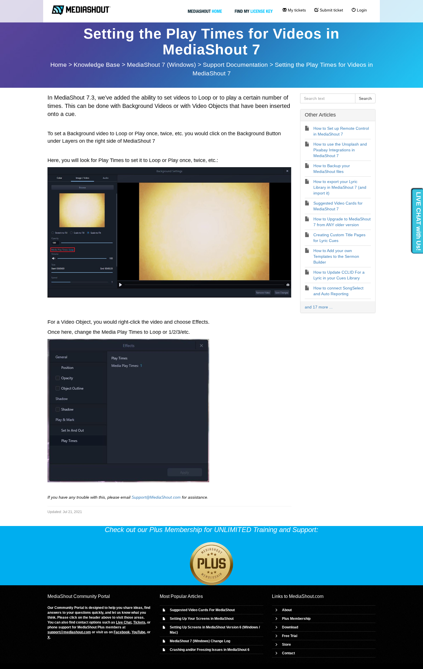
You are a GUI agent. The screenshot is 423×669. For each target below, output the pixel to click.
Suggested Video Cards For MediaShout (202, 610)
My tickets (296, 10)
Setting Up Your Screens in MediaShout (202, 619)
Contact (288, 653)
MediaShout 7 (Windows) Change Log (200, 641)
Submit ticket (331, 10)
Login (361, 10)
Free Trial (289, 636)
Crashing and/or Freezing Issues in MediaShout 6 (209, 650)
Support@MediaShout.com (156, 497)
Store (286, 645)
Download (290, 627)
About (287, 610)
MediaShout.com (306, 596)
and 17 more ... (319, 307)
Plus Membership (296, 619)
